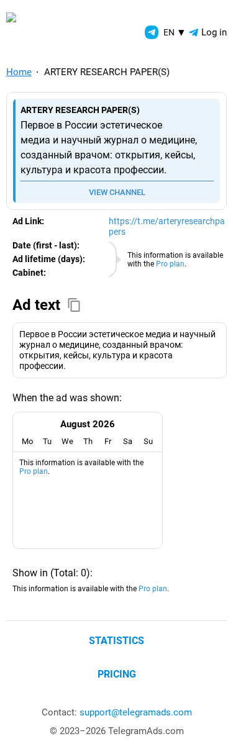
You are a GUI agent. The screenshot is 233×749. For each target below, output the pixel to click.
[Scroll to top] (210, 726)
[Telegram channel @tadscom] (151, 32)
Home (19, 72)
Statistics (116, 641)
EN (174, 32)
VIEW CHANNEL (117, 192)
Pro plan (170, 264)
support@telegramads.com (136, 712)
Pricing (117, 674)
